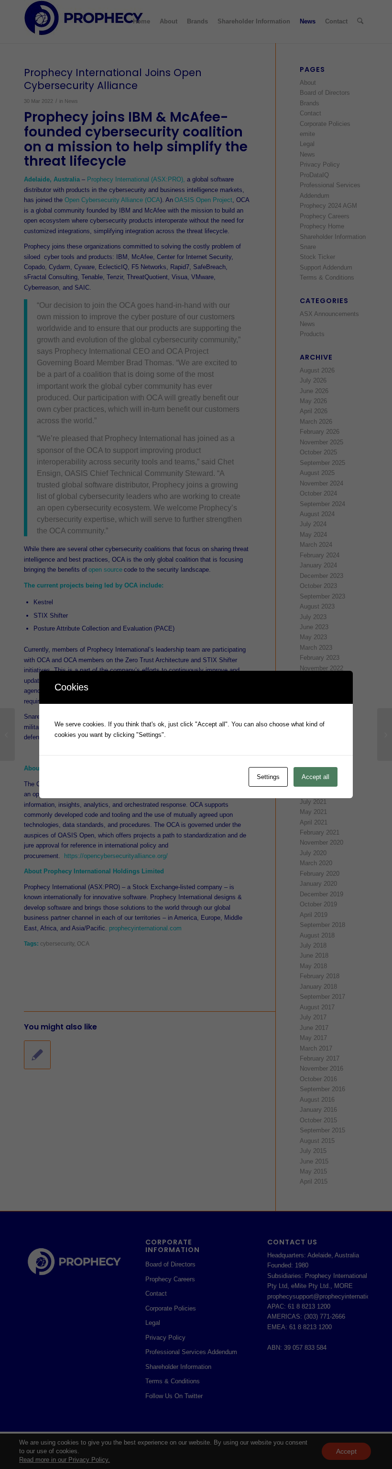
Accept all (315, 776)
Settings (268, 776)
